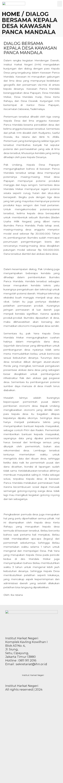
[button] (59, 4)
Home (11, 14)
